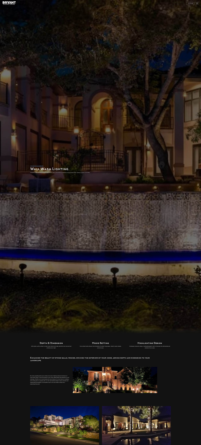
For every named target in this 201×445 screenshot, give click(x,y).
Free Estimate (190, 3)
